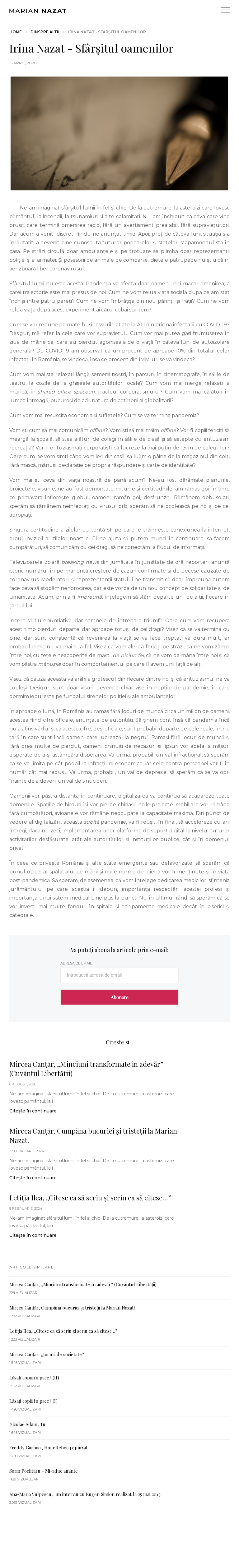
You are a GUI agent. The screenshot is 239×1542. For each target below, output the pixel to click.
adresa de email (76, 963)
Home (15, 32)
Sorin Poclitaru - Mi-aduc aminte (43, 1471)
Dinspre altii (44, 32)
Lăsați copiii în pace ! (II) (34, 1377)
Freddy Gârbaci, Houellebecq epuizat (48, 1447)
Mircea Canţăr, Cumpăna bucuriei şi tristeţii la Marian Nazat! (93, 1135)
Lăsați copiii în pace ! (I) (33, 1401)
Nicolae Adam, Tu (27, 1424)
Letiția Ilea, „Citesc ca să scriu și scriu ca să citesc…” (90, 1197)
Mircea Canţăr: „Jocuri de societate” (46, 1354)
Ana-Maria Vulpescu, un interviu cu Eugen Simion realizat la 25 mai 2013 (85, 1494)
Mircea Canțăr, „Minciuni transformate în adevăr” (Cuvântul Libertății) (86, 1068)
